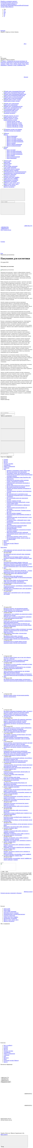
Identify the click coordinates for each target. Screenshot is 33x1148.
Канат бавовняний (11, 158)
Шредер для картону (9, 186)
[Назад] (1, 862)
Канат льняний (11, 155)
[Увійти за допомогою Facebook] (13, 423)
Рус (5, 10)
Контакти (17, 5)
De (4, 15)
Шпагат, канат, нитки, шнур (11, 184)
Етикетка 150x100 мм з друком (15, 126)
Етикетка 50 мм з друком (13, 121)
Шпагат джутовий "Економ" (14, 139)
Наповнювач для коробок (10, 181)
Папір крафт (7, 162)
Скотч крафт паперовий (10, 167)
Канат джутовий (11, 150)
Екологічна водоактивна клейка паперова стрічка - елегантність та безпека (18, 480)
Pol (4, 13)
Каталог (7, 2)
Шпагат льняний (11, 143)
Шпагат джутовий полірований (15, 141)
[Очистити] (13, 209)
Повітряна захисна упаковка (11, 170)
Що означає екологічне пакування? (16, 487)
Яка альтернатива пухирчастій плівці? (17, 525)
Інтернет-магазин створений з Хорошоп (11, 893)
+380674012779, (28, 225)
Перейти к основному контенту (9, 1)
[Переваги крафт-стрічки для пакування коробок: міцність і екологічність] (15, 692)
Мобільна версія (28, 891)
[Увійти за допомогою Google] (13, 435)
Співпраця (9, 5)
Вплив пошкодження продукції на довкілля (18, 485)
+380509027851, (5, 227)
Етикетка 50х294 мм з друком (14, 124)
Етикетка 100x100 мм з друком (15, 125)
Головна (3, 2)
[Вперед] (2, 862)
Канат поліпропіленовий (13, 156)
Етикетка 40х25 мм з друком (14, 122)
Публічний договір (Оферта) (11, 543)
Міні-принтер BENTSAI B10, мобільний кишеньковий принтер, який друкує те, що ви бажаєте (19, 534)
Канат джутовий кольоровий (14, 152)
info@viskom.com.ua (6, 230)
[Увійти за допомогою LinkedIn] (13, 447)
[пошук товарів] (13, 195)
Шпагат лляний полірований (14, 144)
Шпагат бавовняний (12, 136)
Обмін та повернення (9, 466)
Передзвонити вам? (5, 1081)
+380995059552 (5, 228)
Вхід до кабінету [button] (8, 1045)
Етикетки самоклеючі (9, 175)
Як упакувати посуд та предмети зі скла (17, 494)
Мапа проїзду (4, 1134)
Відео (21, 5)
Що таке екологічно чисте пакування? (17, 472)
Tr (4, 16)
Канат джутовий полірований (14, 154)
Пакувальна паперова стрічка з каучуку (17, 536)
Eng (5, 12)
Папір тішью (7, 164)
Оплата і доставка (8, 463)
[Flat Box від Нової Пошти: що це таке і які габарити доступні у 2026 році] (15, 654)
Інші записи (4, 547)
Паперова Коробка (11, 528)
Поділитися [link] (4, 396)
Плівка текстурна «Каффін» (11, 178)
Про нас (11, 2)
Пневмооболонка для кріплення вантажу (14, 173)
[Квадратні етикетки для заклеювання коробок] (15, 605)
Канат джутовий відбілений (14, 151)
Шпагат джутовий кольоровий (15, 140)
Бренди (11, 6)
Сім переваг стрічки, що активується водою (18, 473)
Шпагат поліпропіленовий (14, 145)
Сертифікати (8, 4)
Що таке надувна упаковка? (14, 513)
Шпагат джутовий (11, 137)
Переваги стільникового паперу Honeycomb (18, 470)
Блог (13, 5)
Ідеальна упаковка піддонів (14, 500)
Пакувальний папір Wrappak (14, 527)
